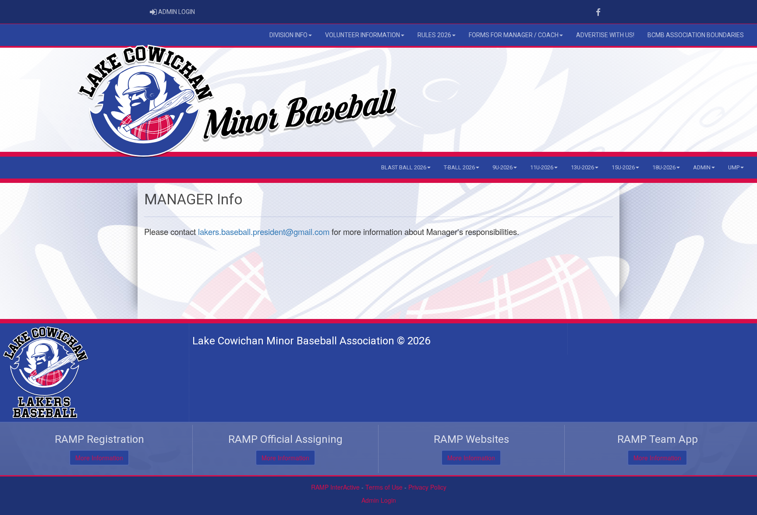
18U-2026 (664, 167)
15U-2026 (623, 167)
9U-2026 (502, 167)
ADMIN (702, 167)
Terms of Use (384, 487)
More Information (99, 457)
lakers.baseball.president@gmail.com (263, 231)
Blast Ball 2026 (403, 167)
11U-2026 (541, 167)
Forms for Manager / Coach (514, 35)
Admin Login (378, 500)
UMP (733, 167)
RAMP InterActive (335, 487)
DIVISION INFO (288, 35)
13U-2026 (582, 167)
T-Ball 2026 (459, 167)
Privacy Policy (427, 487)
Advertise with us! (605, 35)
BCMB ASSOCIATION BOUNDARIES (695, 35)
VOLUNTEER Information (362, 35)
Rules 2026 (434, 35)
